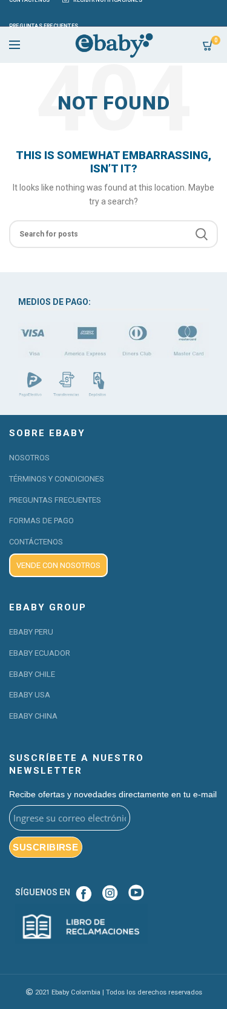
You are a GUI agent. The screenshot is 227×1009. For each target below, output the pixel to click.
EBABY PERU (31, 631)
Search (201, 234)
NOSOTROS (29, 457)
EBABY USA (29, 694)
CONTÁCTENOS (36, 541)
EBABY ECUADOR (39, 653)
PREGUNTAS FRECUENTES (55, 499)
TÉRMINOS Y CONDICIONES (56, 478)
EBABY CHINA (33, 715)
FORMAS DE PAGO (41, 520)
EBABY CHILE (32, 674)
